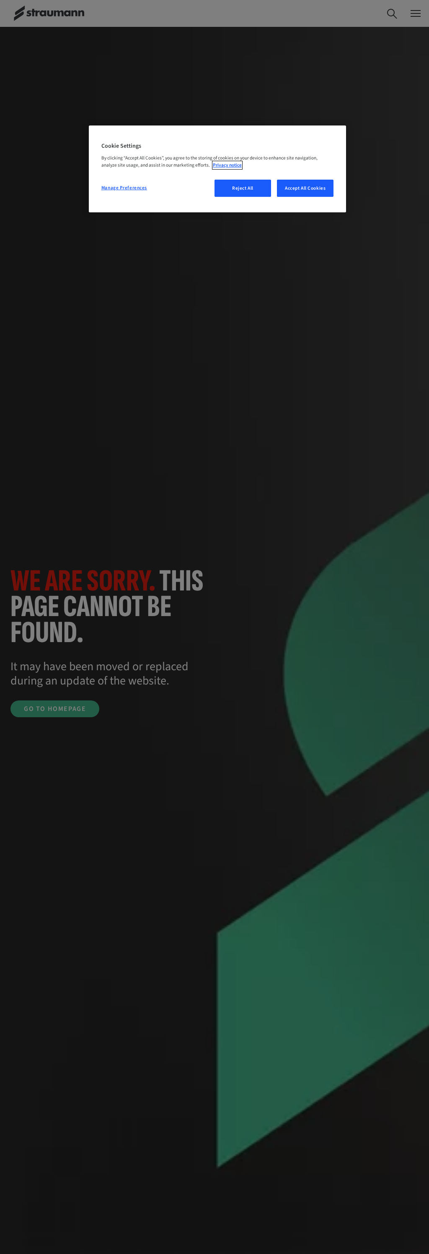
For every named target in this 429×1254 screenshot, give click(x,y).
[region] (217, 169)
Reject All (242, 188)
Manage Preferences (124, 187)
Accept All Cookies (305, 188)
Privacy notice (227, 165)
